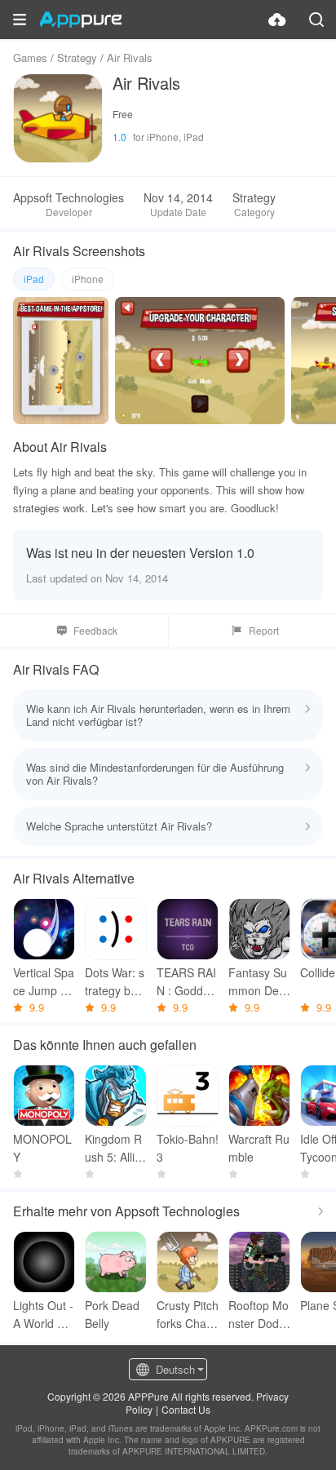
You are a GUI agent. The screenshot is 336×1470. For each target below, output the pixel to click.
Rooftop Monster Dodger (258, 1314)
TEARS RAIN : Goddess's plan (186, 981)
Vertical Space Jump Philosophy (43, 981)
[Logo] (80, 19)
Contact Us (185, 1409)
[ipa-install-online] (277, 19)
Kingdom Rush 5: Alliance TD (113, 1148)
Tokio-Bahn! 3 (188, 1148)
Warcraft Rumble (259, 1148)
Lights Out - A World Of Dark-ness (43, 1314)
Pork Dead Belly (112, 1314)
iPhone (88, 279)
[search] (316, 19)
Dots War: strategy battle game (115, 981)
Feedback (95, 630)
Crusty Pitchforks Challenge (188, 1314)
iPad (34, 279)
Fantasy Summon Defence (258, 981)
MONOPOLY (42, 1148)
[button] (19, 19)
